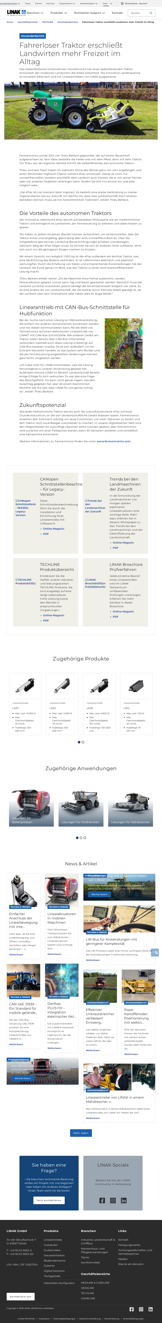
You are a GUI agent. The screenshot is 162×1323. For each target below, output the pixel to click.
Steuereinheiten (54, 1255)
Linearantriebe (53, 1239)
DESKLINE (87, 1287)
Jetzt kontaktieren (49, 1200)
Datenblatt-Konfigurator (59, 1283)
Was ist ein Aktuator (131, 1264)
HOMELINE (88, 1298)
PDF (46, 533)
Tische (85, 1257)
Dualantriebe (52, 1250)
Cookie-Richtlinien (26, 1319)
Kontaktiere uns (20, 1296)
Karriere (51, 3)
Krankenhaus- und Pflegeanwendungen (94, 1250)
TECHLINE (87, 1293)
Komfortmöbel (90, 1262)
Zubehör (49, 1265)
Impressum (44, 1319)
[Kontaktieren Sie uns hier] (155, 952)
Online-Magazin (53, 528)
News (28, 3)
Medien (123, 1259)
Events (38, 3)
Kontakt (123, 1239)
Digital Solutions (54, 1270)
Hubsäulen (51, 1245)
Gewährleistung (111, 1319)
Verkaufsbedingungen (133, 1319)
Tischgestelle (52, 1276)
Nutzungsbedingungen (64, 1319)
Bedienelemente (54, 1260)
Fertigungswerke (129, 1245)
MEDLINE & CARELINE (95, 1282)
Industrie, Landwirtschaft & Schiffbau (98, 1241)
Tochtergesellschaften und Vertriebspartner (135, 1252)
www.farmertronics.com (114, 441)
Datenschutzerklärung (90, 1319)
